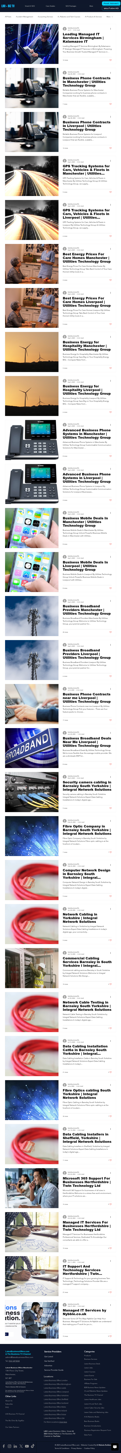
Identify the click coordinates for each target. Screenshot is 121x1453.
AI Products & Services (93, 17)
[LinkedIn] (15, 1446)
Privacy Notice (76, 1448)
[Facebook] (3, 1446)
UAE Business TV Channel (14, 1414)
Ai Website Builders (104, 1445)
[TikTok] (32, 1446)
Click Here (63, 1422)
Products (87, 1355)
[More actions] (111, 28)
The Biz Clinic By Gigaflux (14, 1420)
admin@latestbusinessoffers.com (19, 1357)
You (54, 1436)
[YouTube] (27, 1446)
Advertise (48, 1365)
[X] (21, 1446)
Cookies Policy (89, 1448)
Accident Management (24, 17)
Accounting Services (45, 17)
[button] (9, 1404)
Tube (58, 1436)
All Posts (8, 17)
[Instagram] (9, 1446)
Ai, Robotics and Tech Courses (69, 17)
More (108, 17)
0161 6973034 (14, 1361)
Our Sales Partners (12, 1427)
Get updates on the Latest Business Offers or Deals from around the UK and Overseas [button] (19, 1391)
